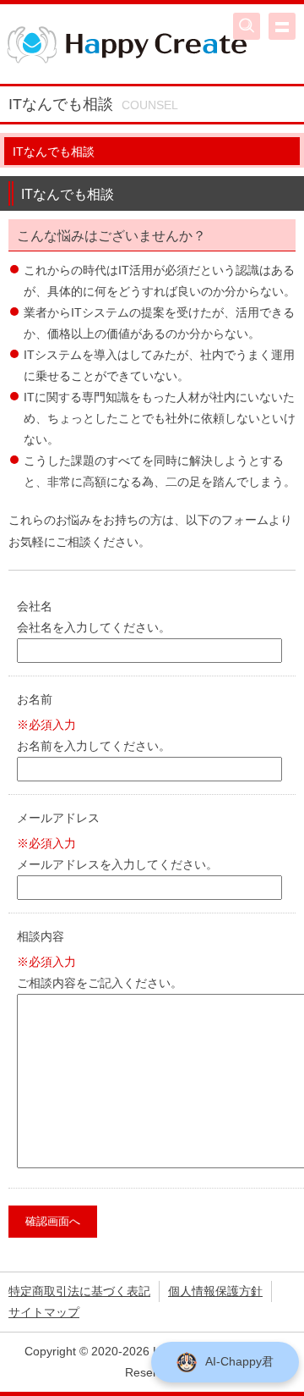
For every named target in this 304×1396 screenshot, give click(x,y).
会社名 (34, 606)
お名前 (34, 699)
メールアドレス (58, 818)
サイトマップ (43, 1312)
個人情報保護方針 (215, 1291)
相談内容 (40, 936)
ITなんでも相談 (54, 151)
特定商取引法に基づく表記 (79, 1291)
